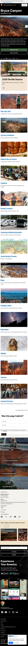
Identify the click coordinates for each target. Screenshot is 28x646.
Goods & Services (7, 401)
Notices (2, 624)
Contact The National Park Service (8, 626)
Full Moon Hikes (6, 305)
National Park (10, 5)
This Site (14, 551)
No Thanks (16, 642)
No (5, 425)
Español (3, 511)
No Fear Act (3, 630)
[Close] (25, 636)
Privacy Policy (4, 620)
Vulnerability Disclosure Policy (7, 634)
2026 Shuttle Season (12, 79)
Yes (5, 421)
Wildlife (3, 353)
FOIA (2, 622)
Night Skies (5, 329)
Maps (10, 58)
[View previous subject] (2, 526)
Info (1, 58)
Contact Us (3, 506)
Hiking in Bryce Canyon (9, 159)
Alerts (5, 58)
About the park (14, 52)
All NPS (14, 554)
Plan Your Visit (6, 111)
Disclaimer (3, 632)
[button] (26, 26)
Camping (4, 183)
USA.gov (2, 636)
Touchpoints (5, 431)
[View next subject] (6, 526)
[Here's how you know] (14, 1)
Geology (4, 377)
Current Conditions (7, 135)
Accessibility (3, 619)
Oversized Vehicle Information (11, 232)
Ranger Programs (7, 208)
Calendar (13, 58)
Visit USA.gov (4, 643)
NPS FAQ (2, 628)
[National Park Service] (1, 5)
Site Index (3, 509)
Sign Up (11, 642)
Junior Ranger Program (9, 256)
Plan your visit (14, 49)
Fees (17, 58)
